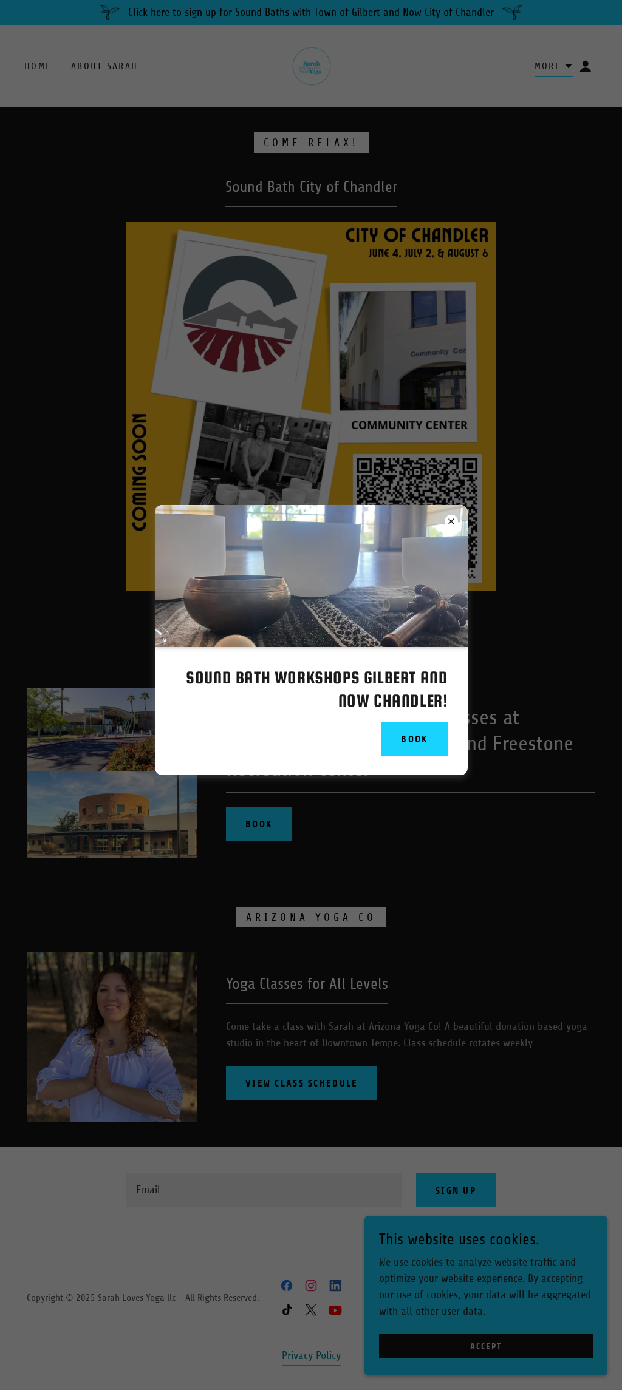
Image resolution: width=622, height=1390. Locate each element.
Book (414, 739)
